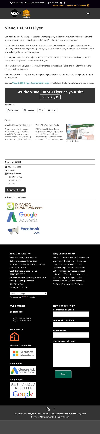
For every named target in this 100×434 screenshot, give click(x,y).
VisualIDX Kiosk (72, 141)
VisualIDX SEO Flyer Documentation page (30, 83)
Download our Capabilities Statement (69, 5)
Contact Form (20, 267)
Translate (30, 297)
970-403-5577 (14, 167)
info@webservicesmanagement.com (28, 277)
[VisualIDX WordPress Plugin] (51, 132)
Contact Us (13, 190)
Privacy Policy (62, 416)
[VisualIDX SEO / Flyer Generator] (20, 132)
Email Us (12, 170)
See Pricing (48, 97)
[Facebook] (64, 3)
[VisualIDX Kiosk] (80, 132)
